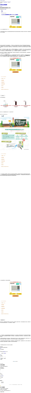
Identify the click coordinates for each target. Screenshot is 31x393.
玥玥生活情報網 (3, 4)
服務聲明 (21, 384)
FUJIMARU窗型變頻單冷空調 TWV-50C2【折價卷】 (9, 14)
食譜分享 (5, 353)
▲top (0, 354)
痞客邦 (3, 351)
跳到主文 (1, 6)
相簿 (1, 10)
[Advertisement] (15, 39)
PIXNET (11, 384)
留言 (4, 351)
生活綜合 (5, 9)
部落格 (2, 11)
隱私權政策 (19, 384)
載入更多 (1, 355)
